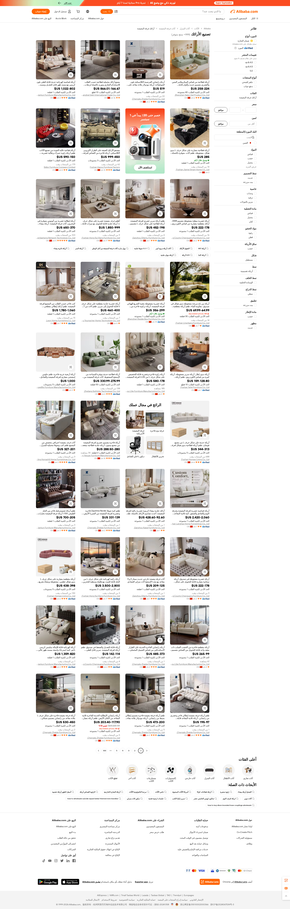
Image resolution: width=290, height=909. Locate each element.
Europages (189, 895)
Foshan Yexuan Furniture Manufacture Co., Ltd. (100, 455)
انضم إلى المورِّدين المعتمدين (63, 843)
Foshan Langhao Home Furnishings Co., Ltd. (189, 524)
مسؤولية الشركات (244, 838)
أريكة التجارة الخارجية (112, 792)
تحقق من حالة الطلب (66, 838)
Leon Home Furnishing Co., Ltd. (60, 320)
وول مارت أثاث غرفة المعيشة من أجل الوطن (109, 248)
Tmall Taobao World (130, 895)
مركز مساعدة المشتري (110, 826)
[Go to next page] (98, 750)
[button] (116, 11)
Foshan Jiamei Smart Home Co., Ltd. (192, 169)
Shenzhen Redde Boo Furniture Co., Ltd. (146, 319)
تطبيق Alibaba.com (91, 882)
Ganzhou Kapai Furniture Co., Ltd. (149, 527)
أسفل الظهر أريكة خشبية (61, 792)
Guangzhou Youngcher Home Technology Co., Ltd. (100, 320)
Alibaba (207, 28)
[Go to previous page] (147, 750)
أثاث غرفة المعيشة (167, 28)
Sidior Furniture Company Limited (59, 167)
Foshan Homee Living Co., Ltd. (195, 459)
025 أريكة (186, 255)
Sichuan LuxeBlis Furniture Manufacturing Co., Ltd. (55, 387)
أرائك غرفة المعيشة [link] (145, 28)
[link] (286, 880)
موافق (221, 110)
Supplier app (141, 882)
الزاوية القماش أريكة (87, 792)
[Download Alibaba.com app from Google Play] (48, 882)
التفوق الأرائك (184, 248)
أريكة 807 (202, 248)
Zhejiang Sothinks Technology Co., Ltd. (102, 391)
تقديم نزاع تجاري (112, 838)
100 (104, 751)
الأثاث (196, 28)
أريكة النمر (79, 248)
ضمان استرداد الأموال (198, 832)
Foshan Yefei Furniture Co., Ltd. (194, 387)
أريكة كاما (202, 255)
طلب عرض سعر (157, 832)
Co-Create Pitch (244, 832)
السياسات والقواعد (200, 855)
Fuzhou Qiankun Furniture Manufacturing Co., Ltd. (55, 95)
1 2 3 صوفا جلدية (140, 248)
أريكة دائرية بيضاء (60, 248)
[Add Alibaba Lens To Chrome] (210, 882)
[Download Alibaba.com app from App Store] (70, 882)
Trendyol (177, 895)
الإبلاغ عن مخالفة (112, 855)
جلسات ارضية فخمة (155, 799)
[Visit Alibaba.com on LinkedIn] (68, 861)
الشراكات (71, 849)
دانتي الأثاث (159, 792)
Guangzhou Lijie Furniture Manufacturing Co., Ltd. (145, 391)
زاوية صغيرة (224, 792)
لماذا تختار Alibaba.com (242, 826)
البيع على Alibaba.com (66, 826)
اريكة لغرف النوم (229, 799)
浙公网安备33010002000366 (194, 904)
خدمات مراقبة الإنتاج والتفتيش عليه (193, 849)
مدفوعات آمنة (202, 826)
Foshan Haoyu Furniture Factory (105, 167)
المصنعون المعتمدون (155, 826)
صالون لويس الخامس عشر (204, 799)
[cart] (78, 12)
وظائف (249, 843)
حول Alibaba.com (243, 820)
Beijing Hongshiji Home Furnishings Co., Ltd (55, 459)
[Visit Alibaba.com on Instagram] (56, 861)
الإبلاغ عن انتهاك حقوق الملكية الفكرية (103, 849)
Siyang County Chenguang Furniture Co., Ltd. (189, 238)
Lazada (145, 895)
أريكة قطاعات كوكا (204, 792)
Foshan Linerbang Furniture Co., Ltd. (192, 323)
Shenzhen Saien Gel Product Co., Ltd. (192, 95)
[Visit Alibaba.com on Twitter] (62, 861)
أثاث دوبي (247, 799)
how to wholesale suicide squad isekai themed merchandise (92, 799)
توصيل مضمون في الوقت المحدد (194, 838)
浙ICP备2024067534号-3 (222, 904)
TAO (169, 895)
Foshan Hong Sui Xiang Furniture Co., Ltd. (100, 238)
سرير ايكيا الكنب (178, 799)
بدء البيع (72, 832)
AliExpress (102, 895)
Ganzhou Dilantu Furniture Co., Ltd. (148, 238)
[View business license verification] (172, 904)
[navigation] (235, 390)
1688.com (114, 895)
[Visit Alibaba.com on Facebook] (74, 861)
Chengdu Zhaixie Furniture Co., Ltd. (148, 99)
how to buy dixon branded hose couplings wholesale (229, 805)
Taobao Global (157, 895)
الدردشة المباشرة (112, 832)
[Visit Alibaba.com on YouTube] (50, 861)
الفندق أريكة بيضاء (244, 792)
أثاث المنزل (185, 28)
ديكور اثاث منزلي (133, 799)
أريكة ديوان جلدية (167, 255)
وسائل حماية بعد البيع (199, 843)
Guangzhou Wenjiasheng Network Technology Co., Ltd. (55, 238)
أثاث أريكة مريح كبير (163, 248)
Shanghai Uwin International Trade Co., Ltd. (100, 95)
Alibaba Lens (240, 882)
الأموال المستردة (112, 843)
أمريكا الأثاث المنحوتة (180, 792)
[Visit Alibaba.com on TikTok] (44, 861)
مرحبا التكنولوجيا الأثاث (137, 792)
